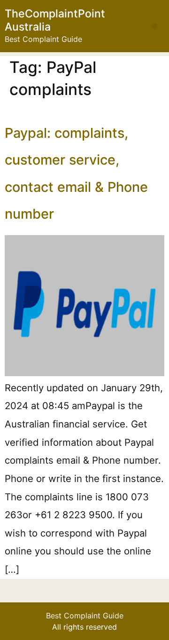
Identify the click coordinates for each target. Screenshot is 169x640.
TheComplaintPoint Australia (55, 20)
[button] (154, 26)
